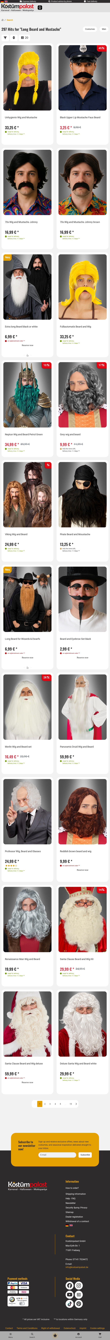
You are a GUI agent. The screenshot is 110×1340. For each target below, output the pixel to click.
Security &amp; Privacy (76, 1207)
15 (71, 1104)
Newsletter (71, 1203)
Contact (9, 1328)
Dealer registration (74, 1217)
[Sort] (14, 38)
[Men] (104, 29)
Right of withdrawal (50, 1328)
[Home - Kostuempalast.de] (31, 1186)
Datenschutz (70, 1328)
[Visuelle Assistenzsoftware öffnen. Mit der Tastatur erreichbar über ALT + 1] (38, 7)
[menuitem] (2, 1)
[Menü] (26, 1297)
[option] (27, 78)
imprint (83, 1328)
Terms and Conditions (27, 1328)
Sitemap (70, 1212)
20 (26, 37)
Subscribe (85, 1155)
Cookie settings (97, 1328)
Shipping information (76, 1194)
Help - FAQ (70, 1198)
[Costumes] (90, 29)
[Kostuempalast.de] (18, 7)
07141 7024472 (80, 1259)
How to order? (72, 1188)
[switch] (22, 1303)
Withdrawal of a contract (77, 1221)
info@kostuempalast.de (77, 1267)
